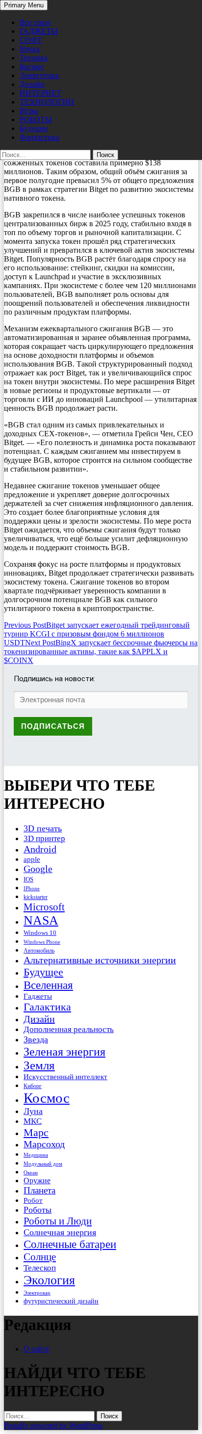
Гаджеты (38, 996)
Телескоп (40, 1268)
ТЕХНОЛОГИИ (47, 102)
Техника (34, 57)
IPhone (32, 888)
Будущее (34, 128)
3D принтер (44, 838)
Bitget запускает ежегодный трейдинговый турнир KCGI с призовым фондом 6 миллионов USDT (97, 634)
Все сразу (35, 22)
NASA (41, 920)
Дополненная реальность (69, 1029)
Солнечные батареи (70, 1244)
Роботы (37, 1210)
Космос (32, 66)
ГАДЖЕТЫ (39, 31)
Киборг (33, 1086)
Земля (39, 1065)
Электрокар (37, 1293)
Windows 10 (40, 932)
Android (40, 849)
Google (38, 869)
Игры (29, 110)
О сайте (37, 1349)
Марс (36, 1132)
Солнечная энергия (60, 1232)
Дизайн (32, 84)
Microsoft (44, 907)
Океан (31, 1172)
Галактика (47, 1007)
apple (32, 859)
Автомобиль (39, 950)
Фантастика (39, 137)
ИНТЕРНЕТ (40, 93)
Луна (33, 1111)
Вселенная (48, 985)
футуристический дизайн (61, 1301)
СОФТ (31, 40)
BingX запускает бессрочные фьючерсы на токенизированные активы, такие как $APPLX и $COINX (101, 651)
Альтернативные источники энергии (100, 960)
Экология (49, 1280)
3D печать (43, 828)
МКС (33, 1121)
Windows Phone (42, 942)
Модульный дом (43, 1164)
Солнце (40, 1257)
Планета (39, 1190)
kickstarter (36, 897)
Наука (30, 49)
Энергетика (39, 75)
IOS (28, 879)
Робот (33, 1200)
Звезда (36, 1039)
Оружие (37, 1180)
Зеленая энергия (64, 1051)
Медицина (36, 1155)
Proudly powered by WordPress (53, 1425)
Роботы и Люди (58, 1221)
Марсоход (44, 1144)
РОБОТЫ (36, 119)
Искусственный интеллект (65, 1077)
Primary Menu (24, 5)
